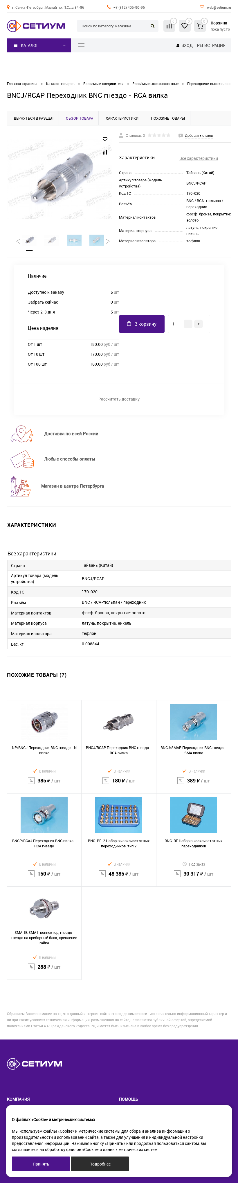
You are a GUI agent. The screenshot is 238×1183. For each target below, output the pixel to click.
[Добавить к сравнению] (105, 152)
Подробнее (100, 1164)
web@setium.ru (219, 7)
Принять (41, 1164)
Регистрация (211, 45)
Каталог (30, 45)
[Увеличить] (59, 179)
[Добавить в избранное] (105, 139)
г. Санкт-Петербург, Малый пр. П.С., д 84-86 (48, 7)
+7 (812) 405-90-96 (129, 7)
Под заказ (197, 864)
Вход (187, 45)
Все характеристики (198, 158)
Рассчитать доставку (119, 399)
